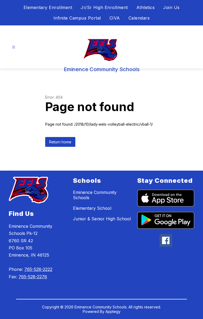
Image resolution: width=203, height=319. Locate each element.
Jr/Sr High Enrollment (104, 7)
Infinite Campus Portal (77, 18)
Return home (60, 142)
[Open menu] (14, 47)
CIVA (114, 18)
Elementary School (92, 208)
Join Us (171, 7)
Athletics (145, 7)
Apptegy (113, 311)
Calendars (139, 18)
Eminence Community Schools (95, 195)
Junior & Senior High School (102, 218)
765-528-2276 (33, 276)
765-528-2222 (38, 269)
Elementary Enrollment (48, 7)
